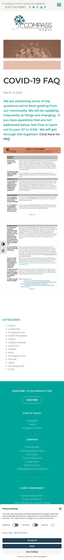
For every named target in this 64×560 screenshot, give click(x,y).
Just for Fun (13, 346)
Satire (11, 362)
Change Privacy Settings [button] (32, 474)
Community (14, 329)
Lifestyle (12, 349)
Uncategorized (16, 366)
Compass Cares (32, 23)
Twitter (32, 424)
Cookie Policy (32, 461)
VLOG (11, 369)
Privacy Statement (32, 458)
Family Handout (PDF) (32, 495)
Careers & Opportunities (32, 450)
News (11, 352)
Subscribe (32, 400)
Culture (12, 339)
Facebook (32, 420)
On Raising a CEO (17, 356)
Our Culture (32, 454)
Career (11, 325)
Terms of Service (32, 465)
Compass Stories (16, 332)
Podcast (12, 359)
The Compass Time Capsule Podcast (32, 503)
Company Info (32, 447)
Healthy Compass (17, 342)
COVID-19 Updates (17, 335)
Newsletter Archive (32, 428)
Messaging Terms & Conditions (32, 469)
